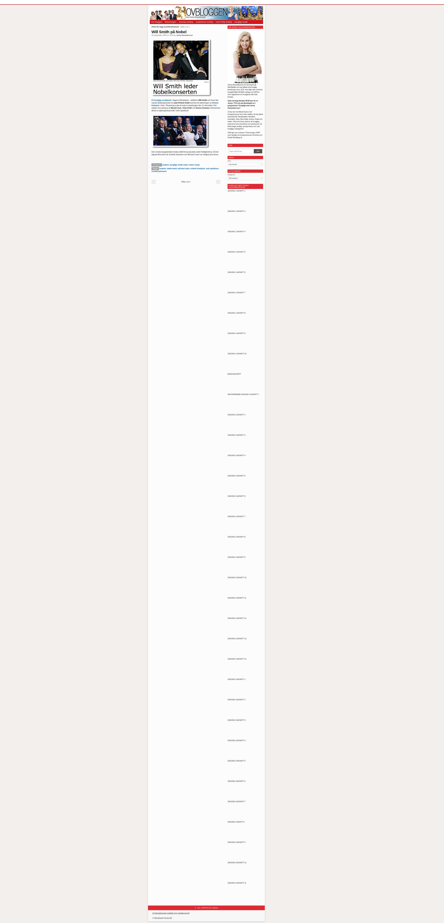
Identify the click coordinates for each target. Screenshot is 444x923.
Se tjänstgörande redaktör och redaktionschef (171, 913)
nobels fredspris (198, 169)
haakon (165, 165)
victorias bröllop (186, 22)
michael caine (184, 169)
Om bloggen (156, 22)
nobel (191, 165)
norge (197, 165)
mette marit (183, 165)
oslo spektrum (212, 169)
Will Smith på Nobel (168, 32)
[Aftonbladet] (158, 2)
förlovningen (170, 22)
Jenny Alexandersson (184, 35)
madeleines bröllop (204, 22)
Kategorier (231, 175)
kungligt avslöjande (162, 100)
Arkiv (229, 161)
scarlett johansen (159, 171)
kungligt (173, 165)
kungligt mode (241, 22)
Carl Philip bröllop (224, 22)
